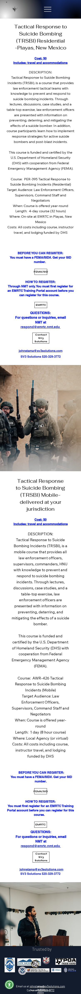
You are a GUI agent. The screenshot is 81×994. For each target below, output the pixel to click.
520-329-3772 (46, 990)
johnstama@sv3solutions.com (41, 869)
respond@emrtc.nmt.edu (41, 846)
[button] (9, 984)
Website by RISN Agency (41, 989)
